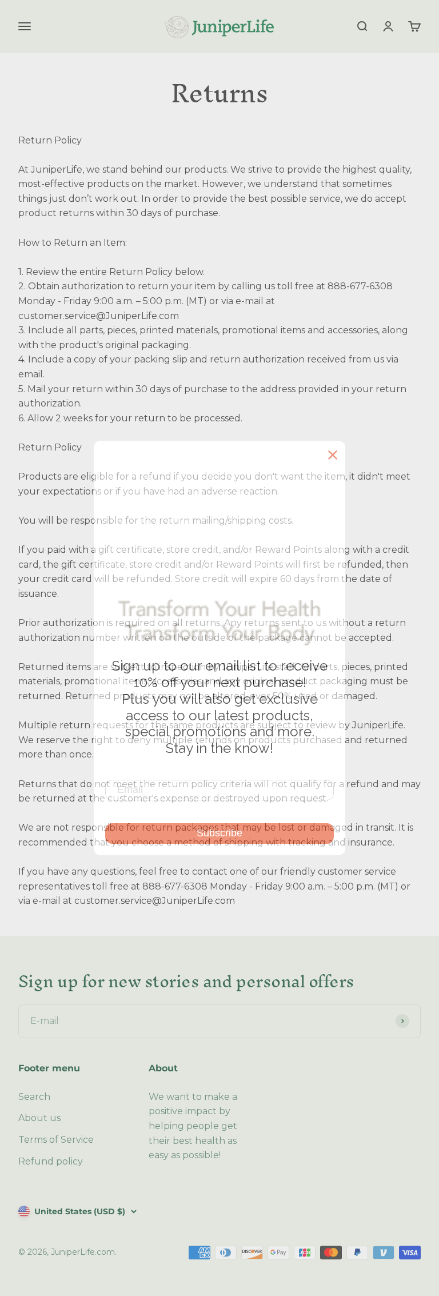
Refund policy (50, 1161)
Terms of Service (56, 1139)
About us (39, 1117)
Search (34, 1096)
